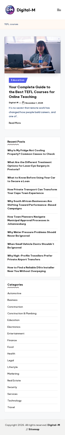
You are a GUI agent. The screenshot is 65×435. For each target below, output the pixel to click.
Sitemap (34, 429)
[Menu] (59, 10)
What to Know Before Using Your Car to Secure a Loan (31, 179)
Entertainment (15, 333)
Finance (12, 340)
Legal (10, 360)
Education (17, 80)
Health (11, 353)
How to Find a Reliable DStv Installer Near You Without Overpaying (30, 269)
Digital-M (53, 425)
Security (12, 387)
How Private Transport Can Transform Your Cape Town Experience (32, 191)
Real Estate (14, 380)
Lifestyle (12, 367)
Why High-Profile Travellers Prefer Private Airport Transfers (29, 257)
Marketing (13, 373)
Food (10, 347)
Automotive (14, 293)
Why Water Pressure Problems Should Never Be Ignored (31, 234)
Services (12, 394)
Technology (14, 400)
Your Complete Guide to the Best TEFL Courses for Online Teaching (32, 92)
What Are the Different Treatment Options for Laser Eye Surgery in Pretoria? (29, 166)
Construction (15, 306)
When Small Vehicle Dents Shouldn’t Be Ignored (30, 245)
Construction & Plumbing (21, 313)
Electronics (13, 326)
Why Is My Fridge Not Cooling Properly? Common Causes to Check (31, 152)
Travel (11, 407)
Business (12, 300)
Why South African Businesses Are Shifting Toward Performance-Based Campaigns (31, 204)
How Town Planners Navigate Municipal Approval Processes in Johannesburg (28, 220)
